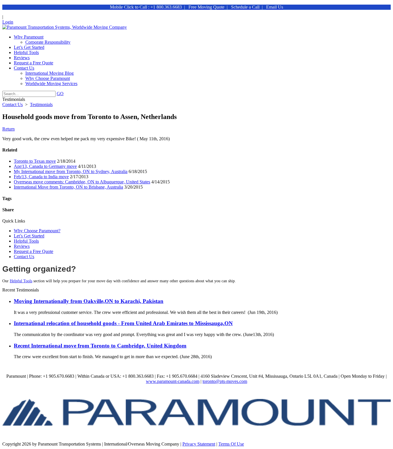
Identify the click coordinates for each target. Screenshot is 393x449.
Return (8, 128)
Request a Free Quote (33, 251)
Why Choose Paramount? (37, 230)
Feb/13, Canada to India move (41, 176)
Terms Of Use (231, 444)
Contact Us (24, 256)
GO (60, 93)
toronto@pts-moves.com (225, 381)
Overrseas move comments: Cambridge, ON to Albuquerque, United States (82, 181)
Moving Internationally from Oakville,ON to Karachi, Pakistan (88, 301)
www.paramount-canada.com (172, 381)
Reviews (22, 246)
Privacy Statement (198, 444)
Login (7, 22)
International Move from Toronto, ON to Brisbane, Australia (68, 187)
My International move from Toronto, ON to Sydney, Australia (70, 171)
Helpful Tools (26, 241)
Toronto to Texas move (35, 161)
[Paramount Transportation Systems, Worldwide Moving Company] (64, 27)
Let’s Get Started (29, 235)
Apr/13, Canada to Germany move (45, 166)
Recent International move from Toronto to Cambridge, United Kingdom (100, 346)
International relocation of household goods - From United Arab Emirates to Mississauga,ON (123, 323)
